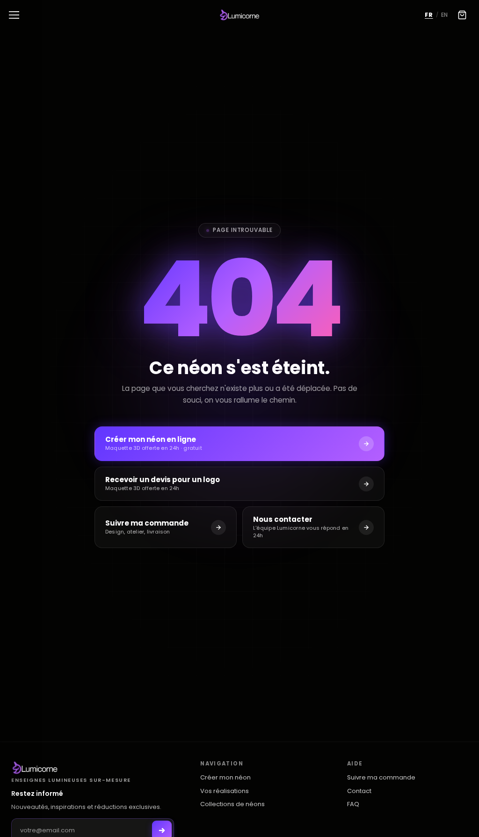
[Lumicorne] (92, 768)
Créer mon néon (225, 777)
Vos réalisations (224, 791)
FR (429, 15)
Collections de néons (232, 804)
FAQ (353, 804)
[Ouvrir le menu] (14, 15)
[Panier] (462, 15)
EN (444, 15)
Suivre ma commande (381, 777)
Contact (359, 791)
